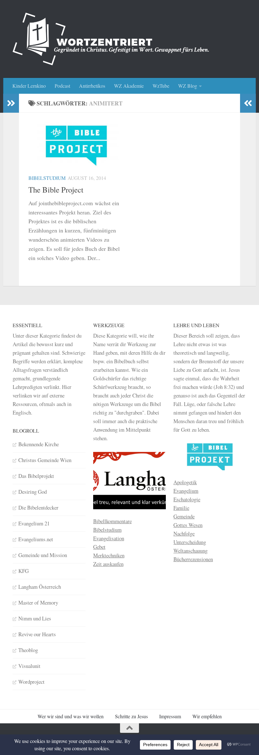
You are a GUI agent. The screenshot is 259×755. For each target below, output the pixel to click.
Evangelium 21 (34, 523)
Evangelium (185, 490)
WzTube (161, 85)
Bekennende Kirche (38, 444)
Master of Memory (38, 602)
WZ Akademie (129, 85)
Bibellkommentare (112, 521)
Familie (181, 507)
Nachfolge (184, 533)
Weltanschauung (190, 550)
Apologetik (185, 482)
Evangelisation (108, 538)
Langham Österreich (39, 586)
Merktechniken (108, 555)
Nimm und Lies (34, 618)
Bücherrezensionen (193, 559)
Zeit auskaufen (108, 564)
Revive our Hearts (37, 634)
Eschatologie (186, 499)
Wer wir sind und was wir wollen (71, 716)
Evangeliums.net (35, 539)
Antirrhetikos (92, 85)
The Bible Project (55, 189)
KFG (23, 570)
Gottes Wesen (187, 525)
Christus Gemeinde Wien (44, 460)
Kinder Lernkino (29, 85)
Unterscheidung (189, 542)
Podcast (62, 85)
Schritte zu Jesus (131, 716)
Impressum (170, 716)
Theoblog (28, 650)
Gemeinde (184, 516)
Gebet (99, 546)
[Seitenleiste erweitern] (11, 103)
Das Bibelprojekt (36, 475)
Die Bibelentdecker (38, 507)
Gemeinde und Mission (42, 555)
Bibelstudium (47, 177)
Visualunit (29, 665)
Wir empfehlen (207, 716)
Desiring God (32, 491)
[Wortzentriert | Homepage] (111, 39)
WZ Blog (187, 85)
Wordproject (31, 681)
